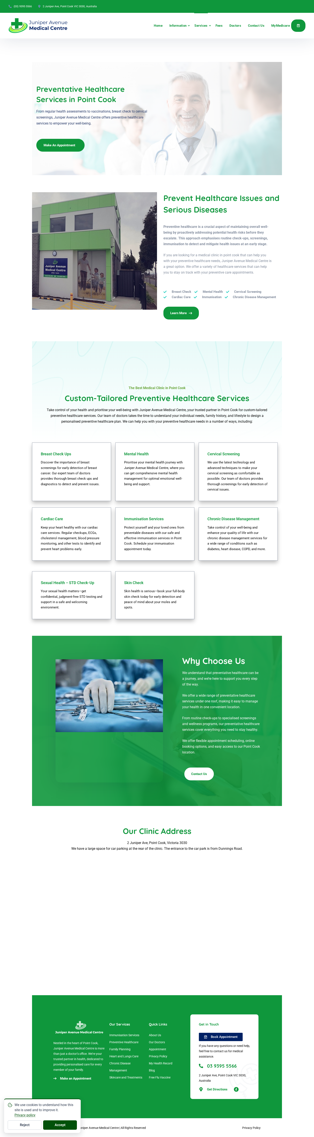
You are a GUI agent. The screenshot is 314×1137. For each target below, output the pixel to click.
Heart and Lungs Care (123, 1056)
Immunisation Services (124, 1035)
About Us (155, 1035)
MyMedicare (280, 26)
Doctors (235, 26)
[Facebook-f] (236, 1089)
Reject (24, 1125)
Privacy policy (25, 1115)
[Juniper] (38, 25)
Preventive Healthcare (123, 1042)
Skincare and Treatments (125, 1077)
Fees (219, 26)
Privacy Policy (158, 1056)
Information (177, 26)
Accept (60, 1125)
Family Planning (120, 1049)
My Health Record (160, 1063)
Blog (152, 1070)
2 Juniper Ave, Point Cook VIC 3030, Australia (70, 6)
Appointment (298, 25)
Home (158, 26)
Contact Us (256, 26)
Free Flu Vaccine (159, 1077)
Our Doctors (157, 1042)
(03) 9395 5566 (23, 6)
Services (200, 26)
